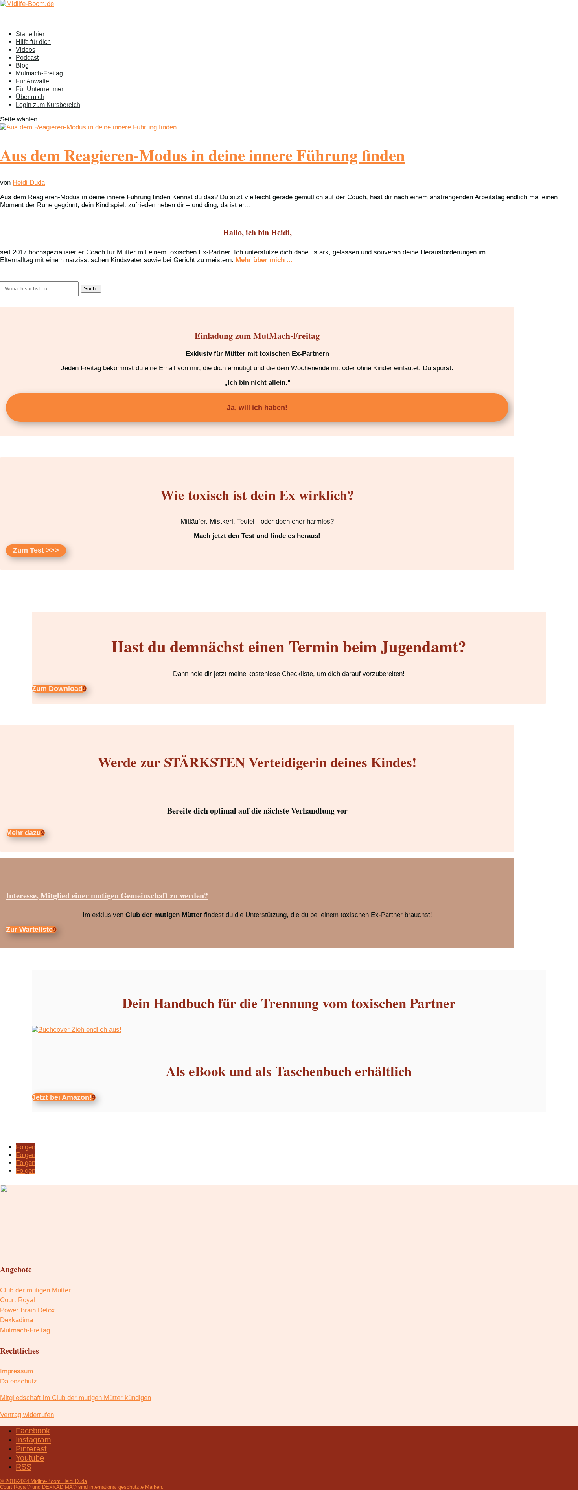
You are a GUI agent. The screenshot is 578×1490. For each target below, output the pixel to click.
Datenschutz (18, 1381)
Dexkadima (16, 1320)
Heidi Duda (29, 182)
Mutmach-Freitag (25, 1330)
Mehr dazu (23, 833)
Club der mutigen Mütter (35, 1290)
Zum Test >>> (36, 551)
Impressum (16, 1371)
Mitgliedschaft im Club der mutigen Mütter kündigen (75, 1398)
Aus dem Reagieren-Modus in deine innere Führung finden (202, 155)
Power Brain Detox (27, 1310)
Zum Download (57, 689)
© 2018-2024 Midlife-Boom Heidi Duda (43, 1481)
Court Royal (17, 1300)
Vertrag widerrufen (27, 1414)
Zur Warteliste (29, 929)
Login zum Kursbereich (48, 104)
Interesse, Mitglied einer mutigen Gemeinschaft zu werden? (107, 895)
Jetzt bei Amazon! (62, 1097)
